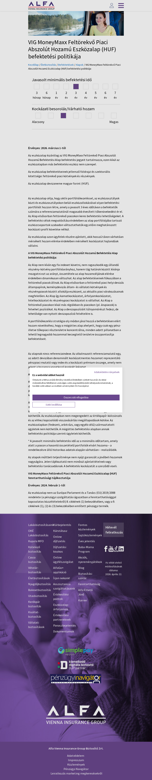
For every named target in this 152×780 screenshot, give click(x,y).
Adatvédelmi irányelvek (107, 372)
